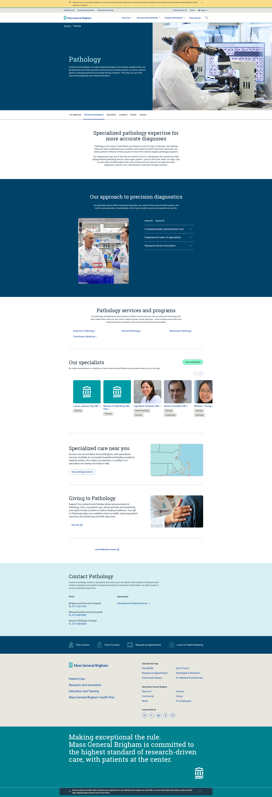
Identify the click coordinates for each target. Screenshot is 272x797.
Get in (182, 668)
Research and (85, 685)
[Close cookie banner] (200, 791)
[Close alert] (202, 2)
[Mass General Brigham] (77, 18)
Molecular (180, 331)
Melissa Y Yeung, (204, 406)
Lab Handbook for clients (105, 549)
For (183, 701)
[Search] (206, 17)
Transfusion (84, 336)
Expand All (149, 221)
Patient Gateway (178, 10)
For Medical (189, 677)
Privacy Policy (104, 793)
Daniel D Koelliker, (175, 406)
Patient (77, 679)
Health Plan (68, 10)
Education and (84, 691)
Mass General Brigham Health (91, 697)
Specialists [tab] (111, 115)
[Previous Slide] (196, 374)
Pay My (147, 668)
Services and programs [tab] (94, 115)
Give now (75, 525)
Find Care (126, 18)
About (146, 691)
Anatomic (83, 331)
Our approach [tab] (75, 115)
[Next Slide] (201, 374)
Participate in (188, 673)
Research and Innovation (85, 10)
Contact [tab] (143, 115)
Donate (192, 10)
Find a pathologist (192, 362)
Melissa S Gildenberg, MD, (116, 407)
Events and (152, 677)
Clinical (130, 331)
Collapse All (159, 221)
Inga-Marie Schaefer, (146, 406)
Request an (154, 673)
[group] (83, 400)
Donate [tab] (133, 115)
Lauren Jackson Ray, (85, 406)
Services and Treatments (147, 18)
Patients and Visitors (174, 18)
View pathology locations (82, 472)
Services (67, 26)
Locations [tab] (123, 115)
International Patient (132, 603)
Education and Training (105, 10)
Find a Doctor (195, 18)
